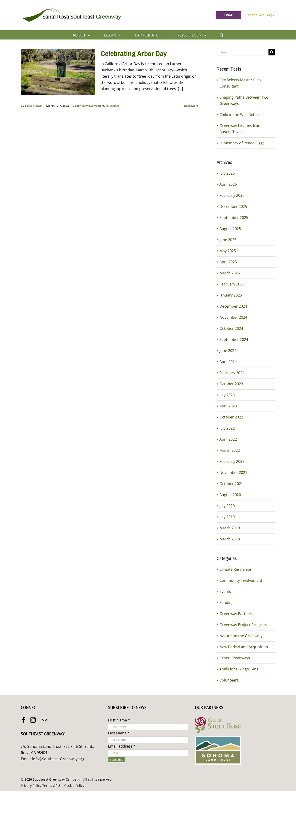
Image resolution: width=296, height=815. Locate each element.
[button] (221, 34)
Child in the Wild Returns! (241, 114)
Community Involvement (88, 106)
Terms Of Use (52, 785)
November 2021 (233, 472)
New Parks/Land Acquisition (243, 646)
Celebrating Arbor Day (134, 53)
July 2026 (227, 173)
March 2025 (229, 273)
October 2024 (231, 328)
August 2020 (230, 494)
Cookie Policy (74, 785)
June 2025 (227, 239)
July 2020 (227, 505)
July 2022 (227, 428)
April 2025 (228, 261)
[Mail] (44, 720)
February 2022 (231, 461)
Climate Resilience (235, 569)
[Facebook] (24, 720)
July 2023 (227, 394)
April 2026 (228, 184)
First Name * (119, 720)
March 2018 (229, 539)
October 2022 (231, 417)
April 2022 (228, 439)
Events (225, 591)
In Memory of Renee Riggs (242, 142)
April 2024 (228, 361)
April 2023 (228, 406)
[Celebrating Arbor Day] (58, 72)
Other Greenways (234, 657)
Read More (191, 106)
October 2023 (231, 383)
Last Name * (119, 733)
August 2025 (230, 228)
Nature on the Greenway (240, 635)
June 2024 (227, 350)
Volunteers (112, 106)
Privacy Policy (31, 785)
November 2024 (233, 317)
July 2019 (227, 516)
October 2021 (231, 483)
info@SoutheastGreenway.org (58, 758)
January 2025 (230, 295)
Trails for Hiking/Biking (239, 669)
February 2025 (231, 284)
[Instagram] (33, 720)
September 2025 (233, 217)
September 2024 (233, 339)
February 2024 (231, 372)
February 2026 (231, 195)
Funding (226, 602)
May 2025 (227, 250)
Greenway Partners (236, 613)
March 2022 (229, 450)
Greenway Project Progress (243, 624)
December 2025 (233, 206)
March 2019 (229, 527)
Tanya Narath (33, 106)
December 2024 (233, 306)
